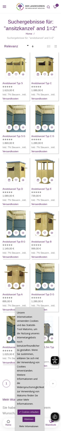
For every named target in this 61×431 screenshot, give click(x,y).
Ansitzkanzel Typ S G (14, 136)
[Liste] (49, 46)
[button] (16, 74)
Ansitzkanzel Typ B (41, 241)
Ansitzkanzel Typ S (13, 83)
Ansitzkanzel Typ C (41, 83)
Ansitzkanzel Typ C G (42, 136)
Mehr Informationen (28, 426)
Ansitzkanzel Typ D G (42, 294)
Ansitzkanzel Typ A (13, 294)
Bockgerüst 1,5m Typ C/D (42, 349)
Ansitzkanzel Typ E (41, 189)
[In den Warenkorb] (9, 74)
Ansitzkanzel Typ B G (14, 241)
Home (29, 33)
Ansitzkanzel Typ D (13, 189)
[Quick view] (23, 74)
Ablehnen (28, 419)
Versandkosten (10, 98)
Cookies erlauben (30, 412)
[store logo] (30, 7)
